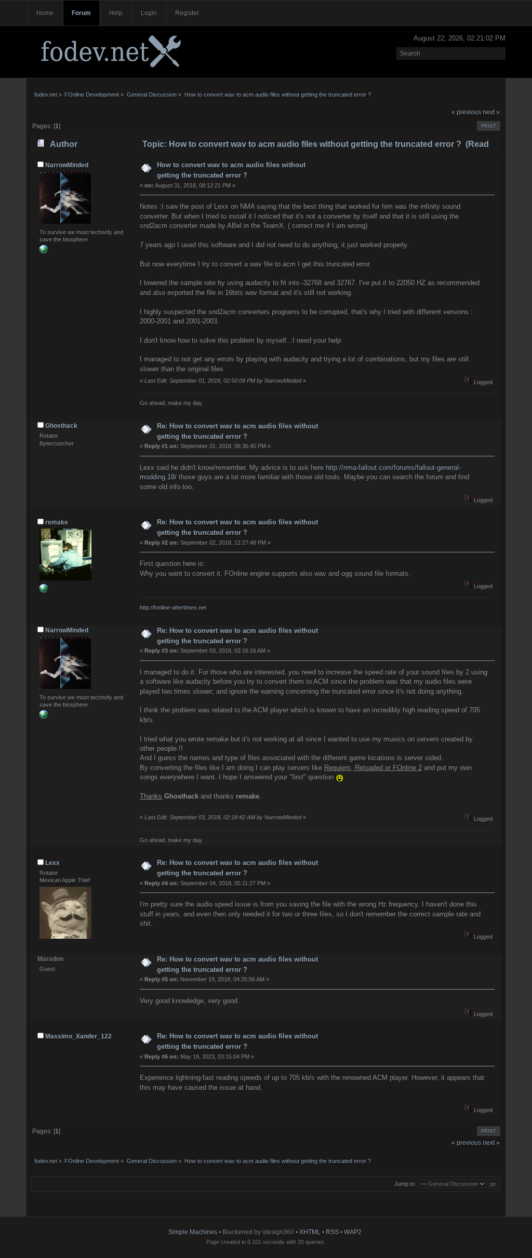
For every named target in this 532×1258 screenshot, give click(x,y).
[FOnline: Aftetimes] (43, 590)
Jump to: (405, 1184)
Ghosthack (61, 426)
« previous (466, 112)
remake (56, 522)
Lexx (52, 863)
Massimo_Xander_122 (78, 1036)
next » (491, 112)
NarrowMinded (66, 165)
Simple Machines (192, 1232)
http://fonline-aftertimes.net (173, 607)
